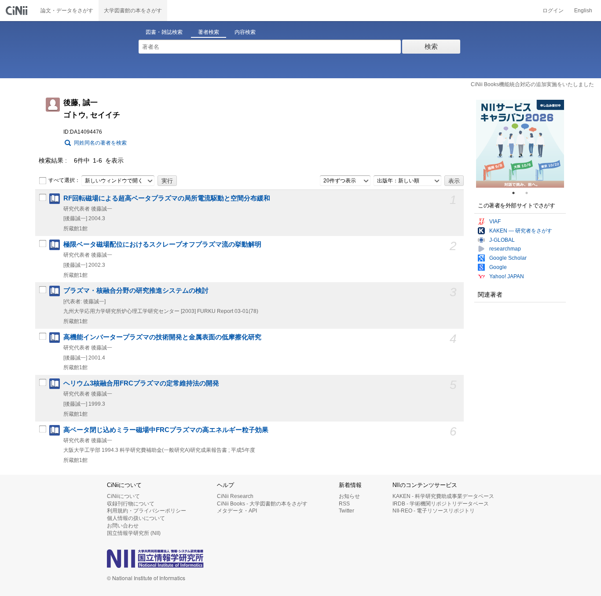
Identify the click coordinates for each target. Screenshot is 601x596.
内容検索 (245, 32)
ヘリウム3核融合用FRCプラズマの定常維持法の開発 (141, 383)
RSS (344, 504)
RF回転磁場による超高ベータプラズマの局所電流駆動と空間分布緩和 (166, 198)
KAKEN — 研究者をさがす (520, 231)
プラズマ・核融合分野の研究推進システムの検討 (136, 290)
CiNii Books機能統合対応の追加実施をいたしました (532, 84)
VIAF (495, 221)
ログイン (553, 10)
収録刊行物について (130, 504)
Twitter (346, 511)
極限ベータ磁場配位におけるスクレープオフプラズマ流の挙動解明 (162, 244)
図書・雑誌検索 (164, 32)
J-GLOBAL (502, 240)
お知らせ (349, 496)
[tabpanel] (520, 144)
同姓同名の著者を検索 (100, 143)
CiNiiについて (123, 496)
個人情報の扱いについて (136, 518)
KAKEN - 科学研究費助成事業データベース (443, 496)
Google (498, 267)
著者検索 (208, 32)
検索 (431, 46)
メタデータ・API (237, 511)
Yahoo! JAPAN (506, 276)
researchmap (505, 249)
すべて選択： (64, 180)
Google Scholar (508, 258)
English (583, 10)
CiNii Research (235, 496)
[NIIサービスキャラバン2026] (520, 144)
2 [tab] (530, 193)
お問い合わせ (123, 526)
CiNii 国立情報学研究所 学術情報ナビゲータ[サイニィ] (17, 10)
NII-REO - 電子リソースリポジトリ (433, 511)
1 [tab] (517, 193)
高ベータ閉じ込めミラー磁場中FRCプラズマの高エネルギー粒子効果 (165, 429)
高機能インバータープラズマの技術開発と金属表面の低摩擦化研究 (162, 337)
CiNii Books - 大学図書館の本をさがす (262, 504)
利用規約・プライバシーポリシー (146, 511)
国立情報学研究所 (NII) (134, 533)
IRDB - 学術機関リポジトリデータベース (440, 504)
